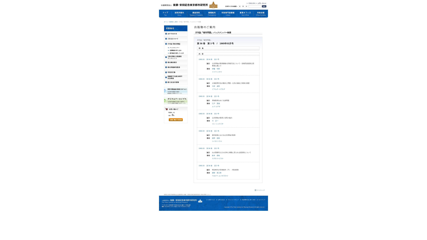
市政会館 (260, 14)
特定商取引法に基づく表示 (248, 199)
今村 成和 (216, 86)
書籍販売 (212, 14)
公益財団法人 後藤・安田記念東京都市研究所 (189, 5)
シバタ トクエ (217, 141)
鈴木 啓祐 (216, 155)
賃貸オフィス (245, 14)
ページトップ (261, 190)
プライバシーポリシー (233, 199)
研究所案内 (179, 14)
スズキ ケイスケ (217, 158)
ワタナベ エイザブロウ (220, 176)
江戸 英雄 (216, 103)
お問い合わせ (262, 3)
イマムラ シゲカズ (218, 89)
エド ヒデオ (216, 106)
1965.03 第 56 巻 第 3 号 (209, 59)
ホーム (166, 21)
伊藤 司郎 (216, 69)
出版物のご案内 (173, 21)
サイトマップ (262, 199)
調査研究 (196, 14)
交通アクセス (211, 199)
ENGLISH (252, 3)
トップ (165, 14)
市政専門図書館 (228, 14)
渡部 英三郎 (216, 173)
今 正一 (215, 121)
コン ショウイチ (217, 124)
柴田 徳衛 (216, 138)
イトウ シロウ (217, 72)
